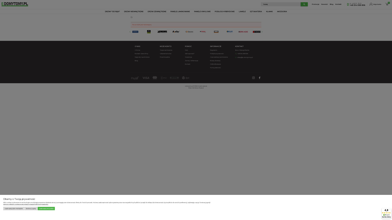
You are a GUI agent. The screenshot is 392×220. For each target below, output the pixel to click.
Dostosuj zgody (31, 208)
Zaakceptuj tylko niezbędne (14, 208)
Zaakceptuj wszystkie (46, 208)
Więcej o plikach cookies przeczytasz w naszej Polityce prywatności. (25, 204)
